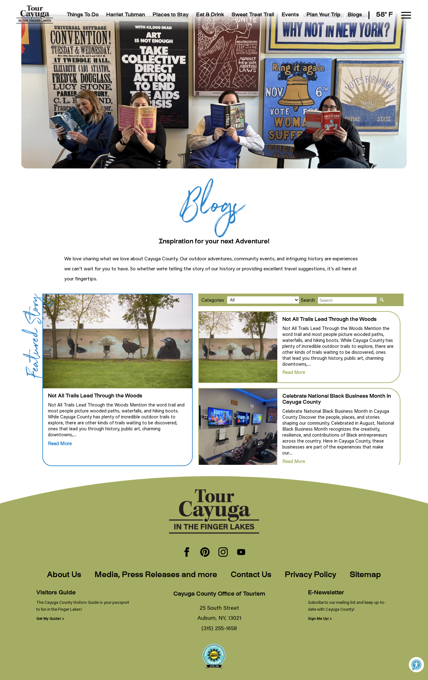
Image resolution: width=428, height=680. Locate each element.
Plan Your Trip (323, 15)
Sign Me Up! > (320, 618)
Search (308, 300)
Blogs (355, 15)
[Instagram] (223, 552)
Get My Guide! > (50, 618)
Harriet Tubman (125, 15)
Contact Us (251, 575)
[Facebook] (186, 552)
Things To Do (83, 15)
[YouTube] (241, 552)
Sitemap (365, 575)
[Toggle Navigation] (406, 15)
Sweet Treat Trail (253, 15)
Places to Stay (171, 15)
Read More (60, 443)
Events (290, 15)
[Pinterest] (205, 552)
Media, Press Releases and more (156, 575)
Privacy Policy (310, 575)
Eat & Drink (210, 15)
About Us (64, 575)
